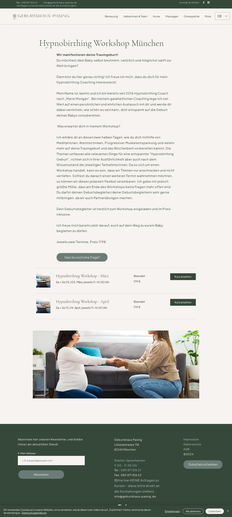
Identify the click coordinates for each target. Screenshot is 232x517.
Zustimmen (214, 511)
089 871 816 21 (30, 2)
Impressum (191, 439)
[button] (111, 16)
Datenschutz (192, 444)
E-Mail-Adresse (27, 453)
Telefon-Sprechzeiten (130, 460)
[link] (91, 276)
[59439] (203, 2)
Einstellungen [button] (172, 511)
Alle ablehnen (193, 511)
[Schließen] (228, 511)
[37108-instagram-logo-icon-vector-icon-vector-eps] (208, 2)
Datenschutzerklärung (34, 512)
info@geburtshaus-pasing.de (60, 2)
